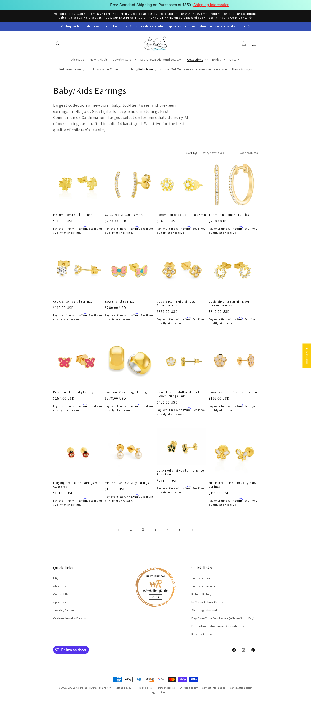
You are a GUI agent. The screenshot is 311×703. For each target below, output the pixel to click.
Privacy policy (144, 687)
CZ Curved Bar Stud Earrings (124, 215)
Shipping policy (188, 687)
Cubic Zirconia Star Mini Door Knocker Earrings (229, 303)
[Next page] (192, 530)
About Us (59, 586)
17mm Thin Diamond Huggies (229, 215)
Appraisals (60, 602)
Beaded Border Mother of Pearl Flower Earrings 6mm (178, 394)
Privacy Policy (201, 634)
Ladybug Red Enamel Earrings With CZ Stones (76, 485)
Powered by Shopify (99, 687)
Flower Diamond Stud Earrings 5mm (181, 215)
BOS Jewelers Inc (77, 687)
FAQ (56, 578)
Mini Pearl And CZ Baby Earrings (127, 483)
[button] (58, 44)
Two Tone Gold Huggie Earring (126, 392)
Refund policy (123, 687)
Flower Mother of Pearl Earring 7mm (233, 392)
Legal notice (158, 692)
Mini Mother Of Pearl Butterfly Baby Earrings (232, 485)
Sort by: (191, 153)
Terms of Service (203, 586)
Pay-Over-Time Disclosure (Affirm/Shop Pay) (222, 618)
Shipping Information (197, 5)
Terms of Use (200, 578)
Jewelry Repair (63, 610)
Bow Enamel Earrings (119, 302)
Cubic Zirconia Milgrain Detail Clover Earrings (177, 303)
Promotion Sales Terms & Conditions (217, 626)
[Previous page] (119, 530)
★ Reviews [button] (306, 355)
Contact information (214, 687)
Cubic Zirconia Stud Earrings (72, 302)
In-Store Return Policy (207, 602)
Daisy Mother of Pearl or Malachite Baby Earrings (180, 472)
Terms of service (166, 687)
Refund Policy (201, 594)
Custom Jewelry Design (69, 618)
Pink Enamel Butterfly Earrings (73, 392)
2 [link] (143, 529)
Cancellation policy (241, 687)
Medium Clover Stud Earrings (72, 215)
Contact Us (61, 594)
